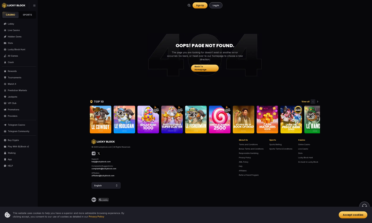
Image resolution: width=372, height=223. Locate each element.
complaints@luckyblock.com (104, 169)
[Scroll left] (313, 101)
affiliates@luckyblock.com (103, 176)
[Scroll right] (317, 101)
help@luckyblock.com (101, 162)
